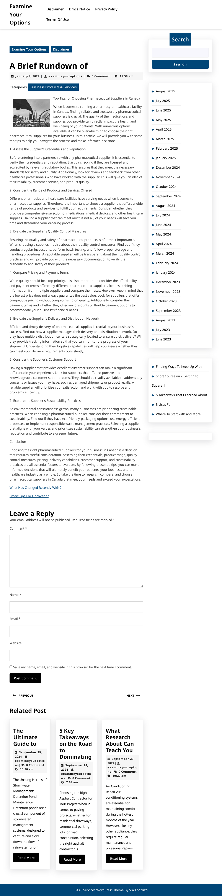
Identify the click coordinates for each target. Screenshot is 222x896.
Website (15, 643)
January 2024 (166, 272)
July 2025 (163, 100)
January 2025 (166, 158)
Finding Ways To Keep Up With (179, 366)
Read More (28, 858)
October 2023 (166, 301)
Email (15, 618)
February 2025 (167, 148)
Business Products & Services (54, 87)
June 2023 (163, 339)
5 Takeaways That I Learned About (181, 395)
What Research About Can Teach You (120, 740)
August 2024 (165, 205)
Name (15, 594)
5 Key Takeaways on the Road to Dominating (75, 743)
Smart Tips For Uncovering (29, 496)
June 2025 (163, 110)
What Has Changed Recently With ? (36, 487)
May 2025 (163, 120)
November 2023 (168, 291)
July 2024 (163, 215)
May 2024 (163, 234)
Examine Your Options (21, 14)
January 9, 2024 (27, 76)
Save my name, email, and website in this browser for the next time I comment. (72, 667)
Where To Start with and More (178, 414)
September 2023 (168, 310)
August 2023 (165, 320)
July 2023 (163, 329)
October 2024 (166, 186)
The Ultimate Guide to (25, 737)
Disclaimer (55, 9)
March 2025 (165, 139)
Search (180, 39)
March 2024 (165, 253)
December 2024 (168, 167)
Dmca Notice (79, 9)
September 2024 (168, 196)
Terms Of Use (57, 19)
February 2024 (167, 263)
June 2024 (163, 224)
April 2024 (164, 244)
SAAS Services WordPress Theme (99, 890)
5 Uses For (164, 404)
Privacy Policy (106, 9)
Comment (18, 528)
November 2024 (168, 177)
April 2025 (164, 129)
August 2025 (165, 91)
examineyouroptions (65, 76)
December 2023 (168, 282)
